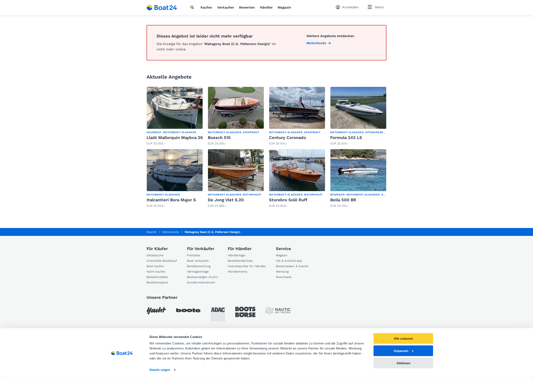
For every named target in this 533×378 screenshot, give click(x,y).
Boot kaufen (155, 266)
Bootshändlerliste (240, 260)
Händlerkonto (237, 271)
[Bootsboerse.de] (245, 312)
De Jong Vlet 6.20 (226, 199)
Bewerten (247, 7)
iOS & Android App (289, 260)
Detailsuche (155, 255)
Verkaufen (225, 7)
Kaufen (206, 7)
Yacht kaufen (156, 271)
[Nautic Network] (277, 310)
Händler (266, 7)
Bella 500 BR (343, 199)
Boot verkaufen (198, 260)
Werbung (282, 271)
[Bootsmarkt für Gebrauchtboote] (162, 7)
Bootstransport (157, 282)
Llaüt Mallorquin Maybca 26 (175, 137)
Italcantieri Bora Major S (171, 199)
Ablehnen (403, 363)
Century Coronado (287, 137)
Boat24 (152, 232)
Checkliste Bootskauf (162, 260)
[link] (175, 116)
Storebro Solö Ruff (288, 199)
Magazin (284, 7)
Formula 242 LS (346, 137)
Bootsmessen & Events (292, 266)
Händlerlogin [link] (237, 255)
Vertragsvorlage (198, 271)
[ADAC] (217, 314)
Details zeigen (159, 370)
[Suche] (193, 7)
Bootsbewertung (198, 266)
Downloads (283, 277)
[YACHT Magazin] (156, 310)
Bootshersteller (157, 277)
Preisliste (193, 255)
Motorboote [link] (316, 43)
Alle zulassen (403, 338)
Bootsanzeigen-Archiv (202, 277)
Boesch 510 (219, 137)
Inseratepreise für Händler (247, 266)
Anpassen (401, 351)
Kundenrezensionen (201, 282)
